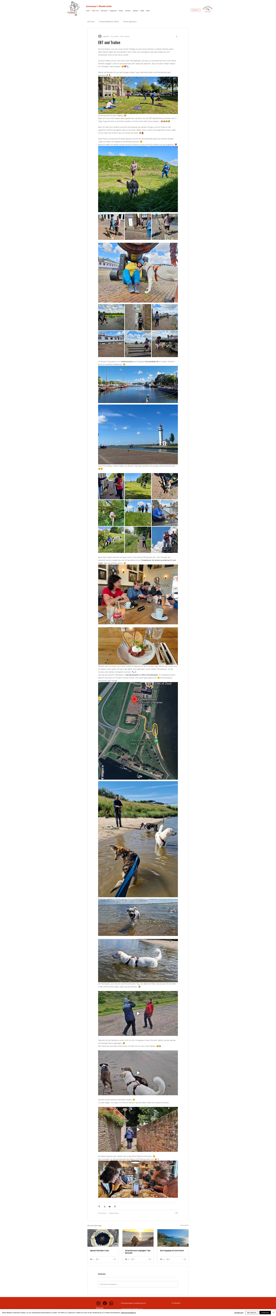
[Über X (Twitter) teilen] (104, 1206)
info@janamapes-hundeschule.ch (133, 1303)
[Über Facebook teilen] (99, 1206)
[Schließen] (273, 1312)
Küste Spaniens (129, 21)
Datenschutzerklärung (128, 1312)
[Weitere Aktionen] (176, 36)
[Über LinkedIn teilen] (110, 1206)
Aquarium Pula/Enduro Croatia (99, 1250)
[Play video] (138, 1013)
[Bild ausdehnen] (111, 227)
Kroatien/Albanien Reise (109, 21)
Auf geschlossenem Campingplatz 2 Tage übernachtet (137, 1251)
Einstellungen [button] (239, 1312)
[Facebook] (104, 1303)
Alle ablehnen (251, 1312)
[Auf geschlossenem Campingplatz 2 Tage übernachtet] (138, 1238)
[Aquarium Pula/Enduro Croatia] (103, 1238)
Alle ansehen (184, 1225)
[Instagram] (98, 1303)
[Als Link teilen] (115, 1206)
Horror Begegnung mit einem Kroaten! (172, 1250)
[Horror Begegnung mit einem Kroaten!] (173, 1238)
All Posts (91, 21)
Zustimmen (265, 1312)
